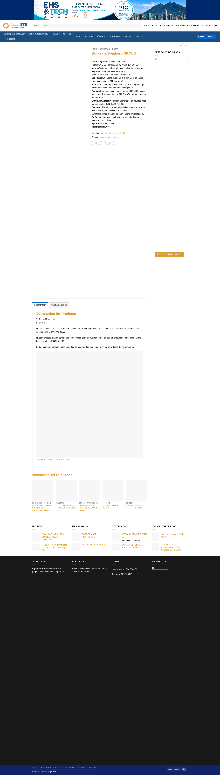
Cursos (127, 36)
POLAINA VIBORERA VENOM (110, 506)
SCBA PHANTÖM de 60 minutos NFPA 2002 (135, 506)
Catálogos (100, 36)
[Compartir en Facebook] (94, 143)
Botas (115, 49)
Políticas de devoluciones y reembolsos (182, 26)
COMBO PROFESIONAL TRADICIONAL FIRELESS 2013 (66, 507)
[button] (206, 37)
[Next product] (181, 44)
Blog (155, 26)
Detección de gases (169, 254)
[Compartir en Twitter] (98, 143)
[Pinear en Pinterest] (107, 143)
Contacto (211, 26)
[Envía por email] (103, 143)
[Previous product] (186, 44)
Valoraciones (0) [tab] (59, 305)
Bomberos (105, 49)
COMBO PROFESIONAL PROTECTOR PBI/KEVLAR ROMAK (42, 507)
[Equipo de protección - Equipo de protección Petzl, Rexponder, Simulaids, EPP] (15, 26)
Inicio (78, 36)
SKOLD (122, 133)
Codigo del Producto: (46, 319)
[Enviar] (139, 26)
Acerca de (88, 36)
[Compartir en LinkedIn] (112, 143)
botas (102, 137)
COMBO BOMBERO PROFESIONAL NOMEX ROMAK (89, 507)
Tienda (146, 26)
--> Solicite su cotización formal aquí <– (54, 460)
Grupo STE (59, 572)
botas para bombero (112, 137)
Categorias (114, 36)
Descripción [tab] (40, 305)
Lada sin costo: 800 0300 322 (125, 569)
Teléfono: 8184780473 (122, 574)
